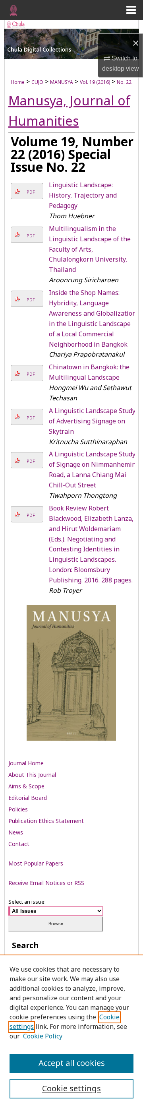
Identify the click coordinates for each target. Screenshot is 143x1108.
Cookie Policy (42, 1036)
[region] (71, 1031)
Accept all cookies (72, 1063)
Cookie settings (71, 1089)
